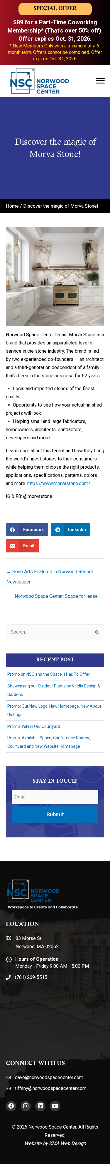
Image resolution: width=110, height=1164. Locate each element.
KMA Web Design (67, 1143)
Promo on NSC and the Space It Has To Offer (48, 674)
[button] (11, 1106)
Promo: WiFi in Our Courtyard (33, 726)
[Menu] (100, 81)
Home (12, 206)
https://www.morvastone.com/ (58, 483)
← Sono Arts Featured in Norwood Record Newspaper (49, 573)
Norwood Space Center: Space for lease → (59, 596)
